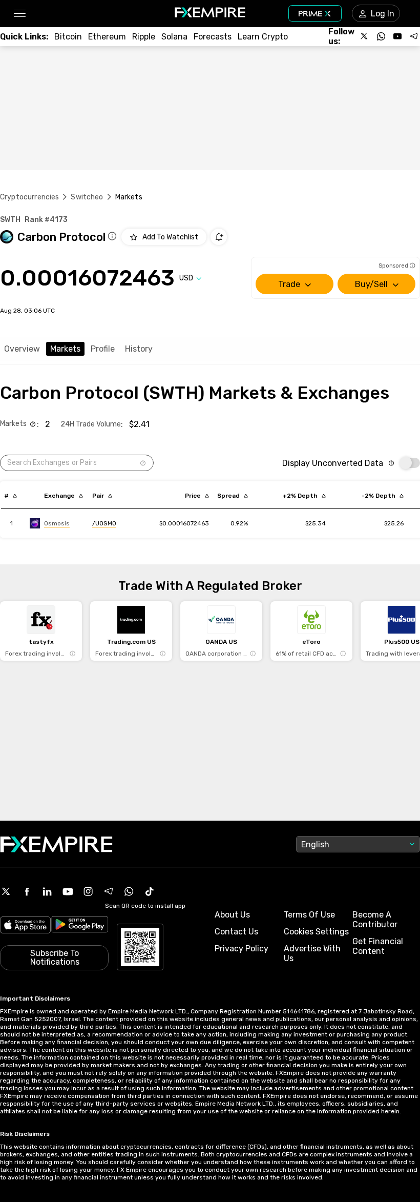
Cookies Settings (316, 931)
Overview (22, 349)
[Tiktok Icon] (149, 891)
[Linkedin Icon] (47, 891)
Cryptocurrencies (29, 197)
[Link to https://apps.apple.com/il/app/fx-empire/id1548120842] (25, 926)
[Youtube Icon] (67, 891)
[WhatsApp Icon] (129, 891)
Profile (103, 349)
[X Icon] (6, 891)
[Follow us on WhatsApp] (381, 36)
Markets (65, 349)
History (139, 349)
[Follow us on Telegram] (414, 36)
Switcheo (87, 197)
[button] (19, 14)
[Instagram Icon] (88, 891)
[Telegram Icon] (108, 891)
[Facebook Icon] (26, 891)
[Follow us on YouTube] (397, 36)
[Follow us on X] (365, 36)
